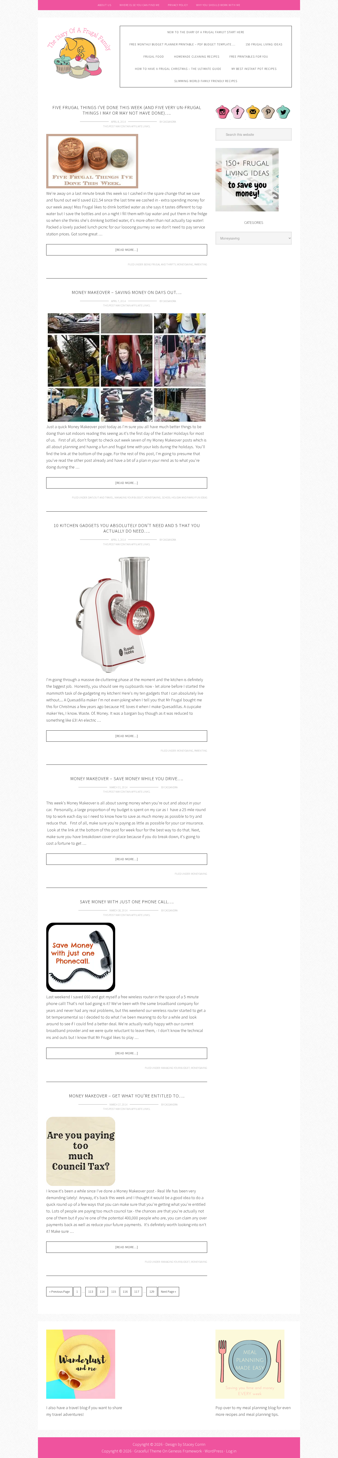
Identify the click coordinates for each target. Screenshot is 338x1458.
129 (151, 1291)
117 (136, 1291)
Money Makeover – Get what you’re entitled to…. (127, 1096)
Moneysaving (185, 264)
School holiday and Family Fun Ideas (184, 497)
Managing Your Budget (129, 497)
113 (90, 1291)
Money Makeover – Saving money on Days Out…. (127, 292)
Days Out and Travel (100, 497)
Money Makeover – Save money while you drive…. (126, 778)
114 (102, 1291)
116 (125, 1291)
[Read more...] (126, 250)
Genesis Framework (185, 1451)
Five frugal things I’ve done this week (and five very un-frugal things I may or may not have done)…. (126, 110)
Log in (231, 1451)
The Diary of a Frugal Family (79, 52)
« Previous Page (59, 1291)
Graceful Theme (147, 1451)
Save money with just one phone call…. (127, 901)
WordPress (214, 1451)
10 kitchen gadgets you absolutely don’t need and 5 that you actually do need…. (127, 528)
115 (113, 1291)
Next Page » (168, 1291)
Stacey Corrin (194, 1444)
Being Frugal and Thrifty (160, 264)
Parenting (200, 264)
